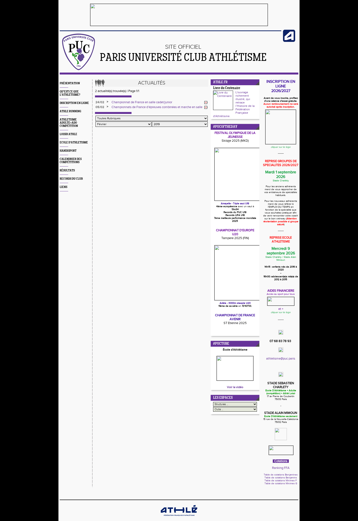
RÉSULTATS (67, 170)
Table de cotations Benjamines (281, 474)
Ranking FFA (281, 468)
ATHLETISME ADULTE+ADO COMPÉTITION (69, 123)
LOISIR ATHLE (68, 134)
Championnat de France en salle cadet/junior (142, 102)
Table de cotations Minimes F (280, 480)
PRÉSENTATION (70, 83)
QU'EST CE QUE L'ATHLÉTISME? (70, 93)
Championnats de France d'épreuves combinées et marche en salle (157, 107)
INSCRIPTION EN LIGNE (74, 103)
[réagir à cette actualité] (206, 102)
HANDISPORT (68, 150)
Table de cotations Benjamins (280, 477)
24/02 (99, 102)
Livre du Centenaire (226, 88)
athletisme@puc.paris (280, 359)
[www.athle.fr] (289, 41)
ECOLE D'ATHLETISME (74, 142)
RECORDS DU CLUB (71, 178)
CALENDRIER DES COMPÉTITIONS (71, 161)
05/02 (99, 107)
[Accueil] (78, 69)
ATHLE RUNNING (70, 111)
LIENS (63, 187)
